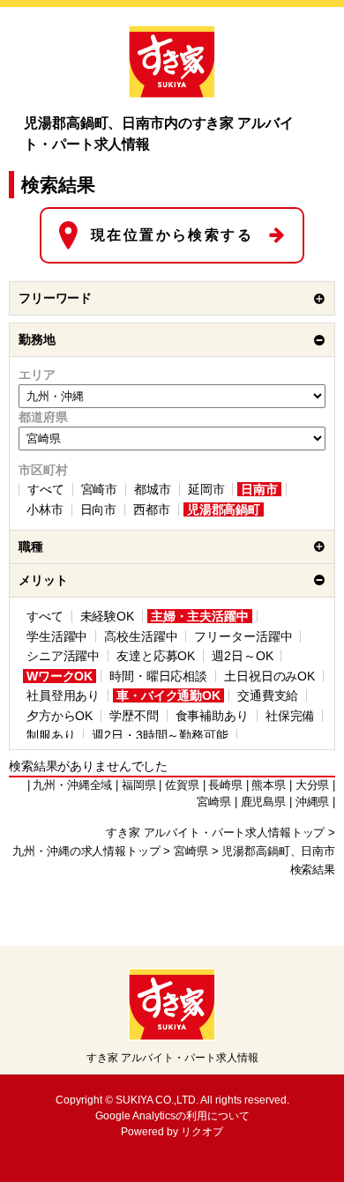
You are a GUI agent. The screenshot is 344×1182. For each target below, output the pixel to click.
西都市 (151, 509)
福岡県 (139, 785)
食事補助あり (212, 716)
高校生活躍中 (140, 636)
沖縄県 (312, 802)
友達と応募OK (155, 656)
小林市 (45, 509)
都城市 (152, 489)
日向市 (98, 509)
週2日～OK (242, 656)
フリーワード (55, 298)
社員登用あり (63, 695)
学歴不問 (133, 716)
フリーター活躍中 (243, 636)
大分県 (312, 785)
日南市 (259, 489)
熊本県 (268, 785)
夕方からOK (59, 716)
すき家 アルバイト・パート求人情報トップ (215, 833)
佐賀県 (182, 785)
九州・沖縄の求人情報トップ (86, 851)
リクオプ (202, 1132)
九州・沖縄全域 (72, 785)
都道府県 (43, 417)
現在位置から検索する (172, 234)
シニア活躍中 (63, 656)
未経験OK (107, 616)
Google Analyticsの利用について (172, 1116)
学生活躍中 (56, 636)
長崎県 (225, 785)
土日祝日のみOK (269, 676)
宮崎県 (191, 851)
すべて (45, 489)
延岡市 (206, 489)
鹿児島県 (263, 802)
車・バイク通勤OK (168, 695)
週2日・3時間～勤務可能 (160, 735)
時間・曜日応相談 (158, 676)
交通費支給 (267, 695)
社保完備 (289, 716)
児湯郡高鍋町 (223, 509)
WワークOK (59, 676)
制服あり (50, 735)
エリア (37, 375)
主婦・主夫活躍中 (200, 616)
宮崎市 (99, 489)
